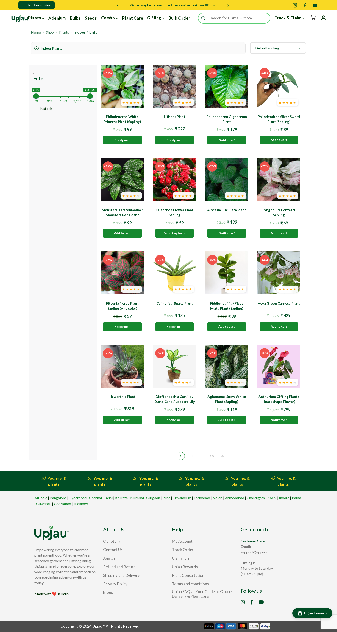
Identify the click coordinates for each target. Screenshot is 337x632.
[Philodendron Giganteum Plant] (226, 86)
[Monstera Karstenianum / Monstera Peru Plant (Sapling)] (122, 179)
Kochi (271, 497)
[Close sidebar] (33, 73)
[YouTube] (315, 5)
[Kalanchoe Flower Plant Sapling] (174, 179)
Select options (174, 233)
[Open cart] (313, 17)
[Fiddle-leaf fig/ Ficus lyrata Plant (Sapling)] (226, 272)
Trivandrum (182, 497)
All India (40, 497)
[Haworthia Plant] (122, 366)
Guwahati (43, 503)
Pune (166, 497)
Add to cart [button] (279, 140)
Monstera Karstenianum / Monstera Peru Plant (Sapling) (122, 215)
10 (212, 456)
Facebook (252, 602)
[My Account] (323, 18)
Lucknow (81, 503)
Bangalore (58, 497)
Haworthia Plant (122, 396)
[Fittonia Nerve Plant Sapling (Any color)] (122, 272)
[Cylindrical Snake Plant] (174, 272)
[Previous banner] (118, 5)
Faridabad (202, 497)
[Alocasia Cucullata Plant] (226, 179)
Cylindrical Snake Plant (174, 303)
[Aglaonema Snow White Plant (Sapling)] (226, 366)
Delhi (108, 497)
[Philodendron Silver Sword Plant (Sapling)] (279, 86)
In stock (46, 108)
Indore (284, 497)
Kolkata (121, 497)
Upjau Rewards (315, 613)
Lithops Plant (174, 117)
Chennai (95, 497)
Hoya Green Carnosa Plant (279, 303)
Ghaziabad (62, 503)
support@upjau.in (254, 552)
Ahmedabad (234, 497)
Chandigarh (256, 497)
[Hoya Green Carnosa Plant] (279, 272)
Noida (217, 497)
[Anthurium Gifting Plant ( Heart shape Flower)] (279, 366)
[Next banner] (228, 5)
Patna (296, 497)
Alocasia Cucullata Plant (226, 210)
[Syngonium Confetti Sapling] (279, 179)
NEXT (222, 456)
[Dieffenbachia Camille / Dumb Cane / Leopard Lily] (174, 366)
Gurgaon (153, 497)
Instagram (243, 602)
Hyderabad (78, 497)
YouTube (261, 602)
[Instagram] (294, 5)
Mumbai (137, 497)
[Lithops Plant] (174, 86)
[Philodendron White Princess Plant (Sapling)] (122, 86)
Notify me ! (122, 140)
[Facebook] (305, 5)
